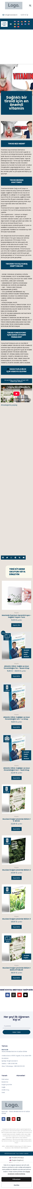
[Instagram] (13, 995)
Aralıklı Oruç (5, 1090)
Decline (16, 1185)
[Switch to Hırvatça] (15, 21)
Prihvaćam (16, 1179)
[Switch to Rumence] (29, 21)
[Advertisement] (16, 46)
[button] (30, 5)
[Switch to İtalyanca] (15, 24)
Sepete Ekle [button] (16, 625)
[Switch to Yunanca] (25, 24)
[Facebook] (7, 995)
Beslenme (5, 1082)
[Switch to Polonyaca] (25, 21)
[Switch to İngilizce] (18, 21)
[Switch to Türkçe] (18, 26)
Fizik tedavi (5, 1079)
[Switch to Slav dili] (29, 24)
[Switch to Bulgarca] (18, 24)
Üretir (3, 1092)
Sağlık (3, 1087)
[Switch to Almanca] (22, 21)
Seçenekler (16, 676)
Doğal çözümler (7, 1084)
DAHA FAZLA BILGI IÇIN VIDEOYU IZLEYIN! (16, 370)
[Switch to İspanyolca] (15, 26)
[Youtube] (19, 995)
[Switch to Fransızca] (22, 24)
